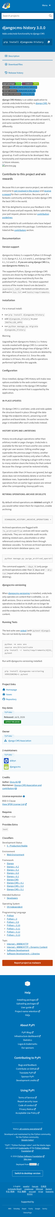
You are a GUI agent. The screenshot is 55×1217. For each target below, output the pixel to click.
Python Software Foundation (29, 1156)
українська (28, 1189)
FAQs (27, 1015)
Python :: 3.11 (13, 928)
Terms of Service (26, 1097)
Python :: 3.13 (13, 935)
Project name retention (26, 1011)
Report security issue (28, 1101)
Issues (9, 694)
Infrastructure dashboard (26, 1036)
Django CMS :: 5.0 (15, 886)
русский (32, 1191)
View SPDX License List (13, 804)
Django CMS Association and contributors (22, 787)
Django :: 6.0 (13, 873)
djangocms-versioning (19, 593)
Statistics (27, 1040)
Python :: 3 (12, 919)
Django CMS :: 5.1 (15, 889)
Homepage (11, 689)
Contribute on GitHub (26, 1068)
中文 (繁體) (21, 1191)
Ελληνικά (39, 1189)
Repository (11, 699)
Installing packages (26, 999)
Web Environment (15, 854)
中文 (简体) (10, 1191)
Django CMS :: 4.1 (15, 882)
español (26, 1186)
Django (10, 863)
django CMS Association (19, 740)
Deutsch (49, 1189)
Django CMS (12, 879)
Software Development (18, 950)
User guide (26, 1007)
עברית (40, 1191)
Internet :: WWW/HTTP (17, 944)
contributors (20, 230)
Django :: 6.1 (13, 876)
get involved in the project (26, 191)
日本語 (43, 1186)
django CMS (41, 103)
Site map (27, 1159)
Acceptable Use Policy (26, 1113)
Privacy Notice (26, 1109)
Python (10, 915)
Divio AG (14, 782)
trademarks (24, 1148)
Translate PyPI (26, 1072)
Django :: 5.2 (13, 870)
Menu (45, 5)
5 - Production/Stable (17, 845)
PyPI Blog (26, 1032)
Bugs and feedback (27, 1065)
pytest (23, 630)
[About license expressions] (24, 796)
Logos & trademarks (27, 1044)
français (35, 1186)
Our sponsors (27, 1047)
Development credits (26, 1080)
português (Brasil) (15, 1189)
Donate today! (27, 1140)
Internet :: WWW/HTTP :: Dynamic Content (27, 947)
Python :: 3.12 (13, 932)
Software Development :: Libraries (23, 953)
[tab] (27, 56)
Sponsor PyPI (27, 1076)
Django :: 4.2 (13, 866)
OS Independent (14, 907)
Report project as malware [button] (27, 962)
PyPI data (8, 712)
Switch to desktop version (27, 1173)
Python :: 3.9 (13, 922)
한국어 (30, 1194)
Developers (12, 898)
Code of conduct (26, 1105)
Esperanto (50, 1191)
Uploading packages (26, 1003)
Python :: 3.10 (13, 925)
